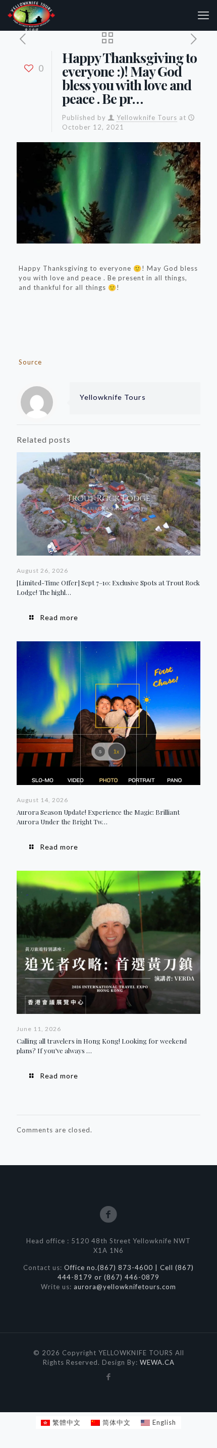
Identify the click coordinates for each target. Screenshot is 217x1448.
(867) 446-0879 (131, 1277)
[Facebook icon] (109, 1376)
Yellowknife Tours (147, 117)
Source (30, 362)
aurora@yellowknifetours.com (125, 1287)
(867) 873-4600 (126, 1267)
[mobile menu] (203, 15)
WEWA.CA (157, 1362)
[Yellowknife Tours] (31, 15)
